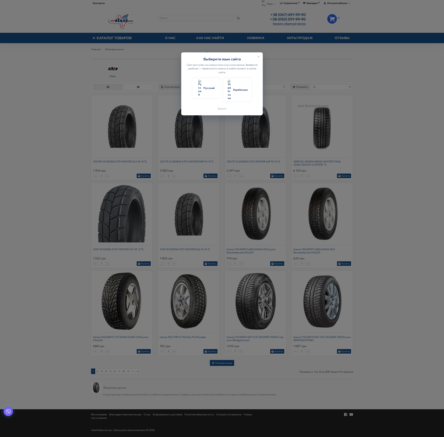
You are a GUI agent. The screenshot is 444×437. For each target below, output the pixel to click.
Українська (240, 89)
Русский (209, 88)
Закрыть (222, 108)
